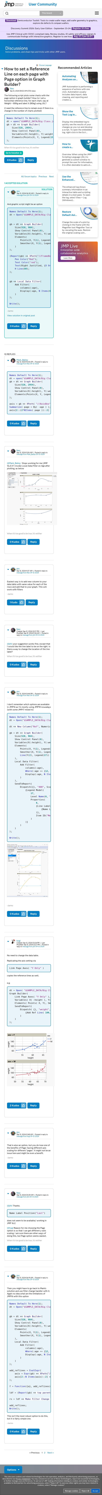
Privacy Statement (23, 1479)
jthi (18, 191)
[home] (14, 4)
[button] (2, 68)
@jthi (9, 644)
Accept (95, 1491)
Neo (12, 88)
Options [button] (11, 1469)
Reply (30, 160)
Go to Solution (12, 153)
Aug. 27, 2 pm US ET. (83, 36)
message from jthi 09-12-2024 (33, 635)
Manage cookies (71, 1491)
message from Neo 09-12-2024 (28, 364)
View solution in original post (21, 315)
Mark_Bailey (22, 360)
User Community (43, 4)
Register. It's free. (81, 28)
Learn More (68, 258)
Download (11, 20)
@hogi (10, 1228)
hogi (18, 940)
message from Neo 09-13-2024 (28, 1279)
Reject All (85, 1491)
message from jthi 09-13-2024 (27, 195)
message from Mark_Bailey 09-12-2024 (30, 454)
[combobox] (21, 13)
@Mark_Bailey (14, 463)
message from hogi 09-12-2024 (28, 1136)
